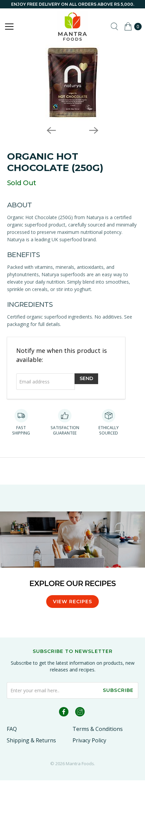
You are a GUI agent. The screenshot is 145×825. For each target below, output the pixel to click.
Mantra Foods (80, 763)
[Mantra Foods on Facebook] (63, 713)
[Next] (94, 130)
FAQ (12, 729)
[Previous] (51, 130)
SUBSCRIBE (118, 690)
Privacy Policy (89, 740)
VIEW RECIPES (72, 602)
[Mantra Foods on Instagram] (80, 713)
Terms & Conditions (97, 729)
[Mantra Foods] (72, 26)
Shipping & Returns (31, 740)
